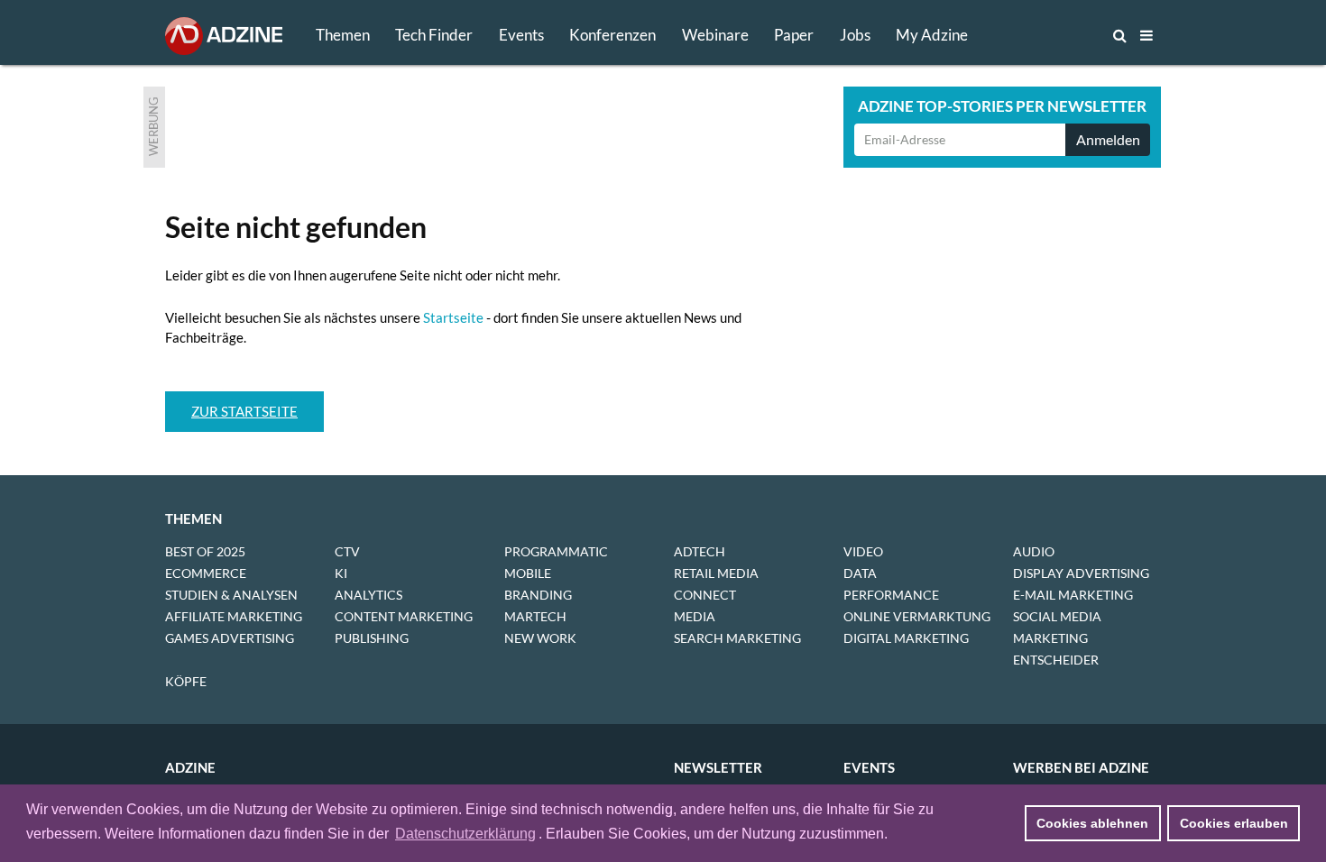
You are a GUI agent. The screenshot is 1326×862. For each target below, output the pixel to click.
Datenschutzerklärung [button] (465, 833)
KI (341, 573)
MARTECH (535, 616)
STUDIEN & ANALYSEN (231, 594)
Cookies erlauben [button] (1234, 823)
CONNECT (705, 594)
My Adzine (932, 34)
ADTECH (699, 551)
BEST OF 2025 (205, 551)
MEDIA (694, 616)
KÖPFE (186, 681)
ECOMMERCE (205, 573)
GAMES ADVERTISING (229, 638)
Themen (343, 34)
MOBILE (527, 573)
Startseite (453, 317)
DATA (860, 573)
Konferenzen (612, 34)
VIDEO (863, 551)
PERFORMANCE (891, 594)
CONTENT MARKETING (404, 616)
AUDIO (1033, 551)
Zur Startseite (244, 411)
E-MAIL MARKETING (1073, 594)
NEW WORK (540, 638)
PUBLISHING (372, 638)
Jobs (855, 34)
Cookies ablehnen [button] (1092, 823)
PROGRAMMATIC (556, 551)
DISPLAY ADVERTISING (1081, 573)
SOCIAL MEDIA (1057, 616)
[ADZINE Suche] (1059, 35)
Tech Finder (434, 34)
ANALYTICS (368, 594)
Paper (794, 34)
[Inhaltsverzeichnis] (1146, 35)
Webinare (715, 34)
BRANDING (538, 594)
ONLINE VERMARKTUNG (916, 616)
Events (521, 34)
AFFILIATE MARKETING (233, 616)
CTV (347, 551)
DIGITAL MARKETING (906, 638)
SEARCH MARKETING (737, 638)
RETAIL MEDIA (716, 573)
